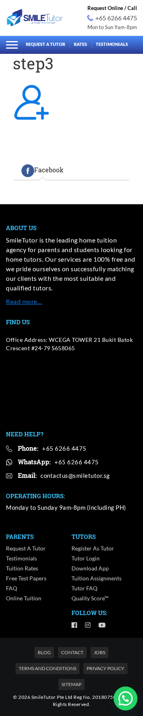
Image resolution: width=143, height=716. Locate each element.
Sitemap (71, 684)
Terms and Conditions (47, 668)
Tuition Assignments (97, 578)
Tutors (84, 536)
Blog (44, 652)
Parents (20, 536)
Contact (72, 652)
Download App (90, 568)
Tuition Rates (22, 568)
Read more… (24, 301)
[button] (125, 698)
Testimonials (112, 44)
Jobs (99, 652)
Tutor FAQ (84, 588)
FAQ (11, 588)
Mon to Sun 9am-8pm (112, 27)
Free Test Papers (26, 578)
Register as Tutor (93, 548)
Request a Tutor (45, 44)
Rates (80, 44)
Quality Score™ (90, 598)
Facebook (49, 170)
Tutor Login (86, 558)
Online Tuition (23, 598)
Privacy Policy (105, 668)
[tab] (42, 170)
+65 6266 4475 (116, 18)
